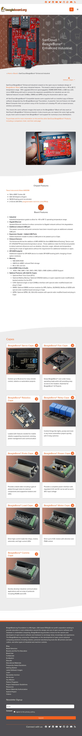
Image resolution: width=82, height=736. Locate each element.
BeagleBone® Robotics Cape (19, 399)
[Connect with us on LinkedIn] (53, 726)
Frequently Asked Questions (16, 665)
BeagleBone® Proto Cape (20, 453)
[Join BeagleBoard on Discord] (71, 726)
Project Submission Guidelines (16, 684)
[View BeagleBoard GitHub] (64, 726)
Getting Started (11, 668)
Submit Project (11, 692)
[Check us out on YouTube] (57, 726)
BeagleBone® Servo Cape (21, 345)
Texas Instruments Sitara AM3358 (17, 190)
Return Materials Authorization (17, 689)
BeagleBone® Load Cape (20, 505)
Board (15, 73)
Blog (7, 646)
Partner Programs (12, 682)
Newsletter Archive (13, 675)
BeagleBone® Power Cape (57, 453)
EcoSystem (10, 658)
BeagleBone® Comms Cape (18, 554)
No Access (10, 677)
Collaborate (10, 656)
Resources (10, 687)
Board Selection (11, 648)
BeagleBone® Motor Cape (57, 505)
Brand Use (9, 653)
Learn (8, 672)
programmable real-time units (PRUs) (35, 201)
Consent (10, 711)
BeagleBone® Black (13, 87)
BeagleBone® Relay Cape (56, 397)
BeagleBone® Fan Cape (56, 345)
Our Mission (10, 680)
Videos (8, 694)
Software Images (68, 80)
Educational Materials (13, 663)
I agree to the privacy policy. (25, 712)
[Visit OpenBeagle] (60, 726)
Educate (9, 660)
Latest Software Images (14, 670)
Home (10, 73)
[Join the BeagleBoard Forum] (67, 726)
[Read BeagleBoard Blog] (75, 726)
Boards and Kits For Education (16, 651)
